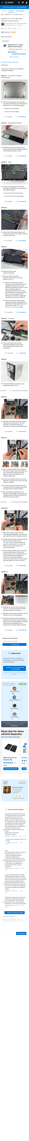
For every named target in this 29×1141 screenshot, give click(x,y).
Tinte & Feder (5, 783)
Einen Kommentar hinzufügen (14, 637)
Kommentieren (21, 933)
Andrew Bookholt (9, 23)
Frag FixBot (9, 116)
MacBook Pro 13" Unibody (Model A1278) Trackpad (15, 45)
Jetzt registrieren (21, 7)
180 (15, 28)
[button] (18, 2)
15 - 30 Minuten (6, 32)
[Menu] (2, 2)
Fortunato (7, 836)
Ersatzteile (3, 10)
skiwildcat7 (7, 890)
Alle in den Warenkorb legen (10, 737)
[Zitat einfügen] (14, 920)
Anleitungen (12, 10)
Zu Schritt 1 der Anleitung (9, 62)
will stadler (8, 842)
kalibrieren (10, 279)
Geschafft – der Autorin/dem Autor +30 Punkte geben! (15, 668)
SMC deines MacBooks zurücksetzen (14, 306)
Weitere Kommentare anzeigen (15, 912)
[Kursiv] (7, 920)
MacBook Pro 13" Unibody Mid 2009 (13, 14)
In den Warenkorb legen (19, 54)
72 (20, 28)
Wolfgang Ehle (8, 905)
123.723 (5, 28)
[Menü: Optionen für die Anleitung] (27, 11)
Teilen (24, 836)
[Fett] (4, 920)
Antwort (20, 836)
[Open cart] (22, 2)
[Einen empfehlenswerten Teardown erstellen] (20, 796)
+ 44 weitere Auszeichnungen (18, 798)
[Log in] (26, 2)
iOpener (18, 544)
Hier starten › (14, 725)
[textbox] (14, 926)
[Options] (2, 14)
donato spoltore (9, 868)
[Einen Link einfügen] (12, 920)
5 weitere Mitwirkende (21, 23)
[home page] (9, 2)
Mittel (14, 32)
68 (10, 28)
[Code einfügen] (9, 920)
